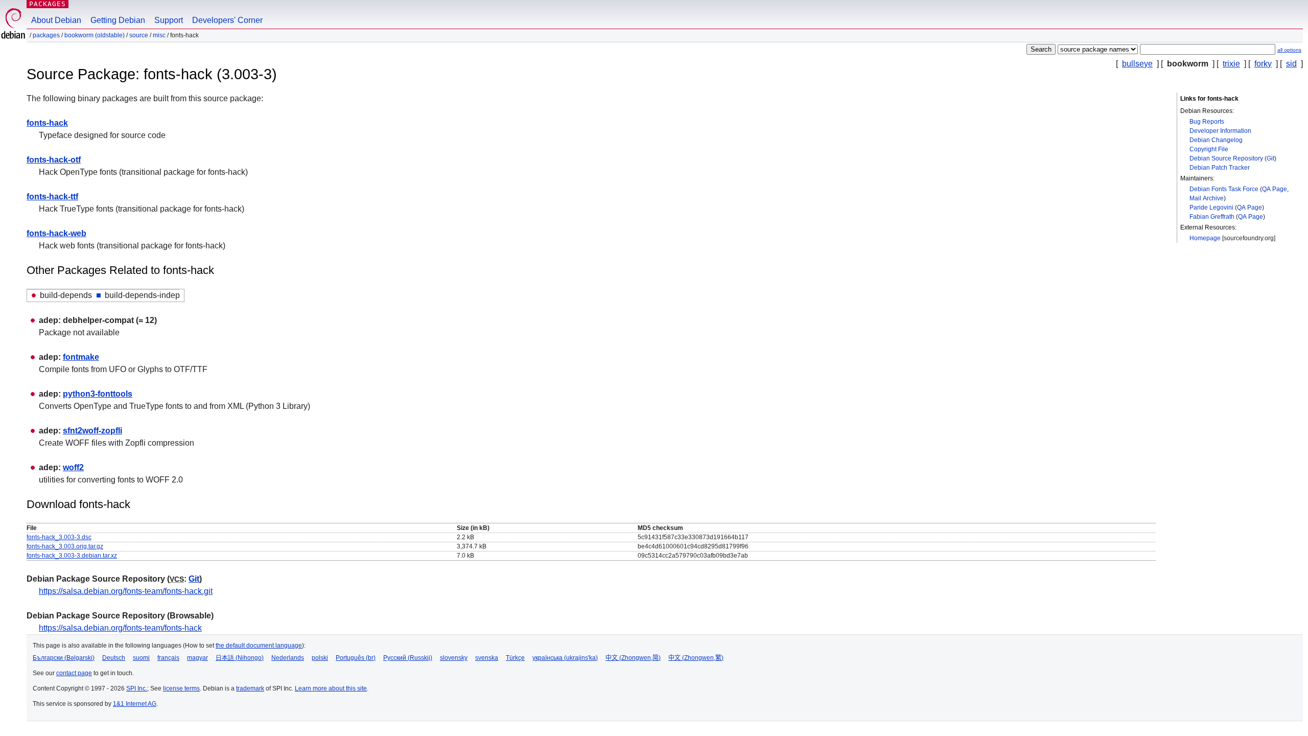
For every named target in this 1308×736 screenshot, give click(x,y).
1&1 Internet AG (134, 703)
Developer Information (1220, 130)
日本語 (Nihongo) (240, 657)
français (168, 657)
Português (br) (356, 657)
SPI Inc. (136, 688)
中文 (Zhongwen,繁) (695, 657)
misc (159, 35)
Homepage (1205, 238)
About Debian (56, 20)
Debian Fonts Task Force (1223, 189)
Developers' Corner (227, 20)
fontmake (81, 357)
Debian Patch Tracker (1219, 167)
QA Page (1274, 189)
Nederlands (287, 657)
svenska (486, 657)
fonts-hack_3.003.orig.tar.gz (65, 546)
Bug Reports (1206, 121)
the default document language (259, 645)
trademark (250, 688)
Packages (47, 4)
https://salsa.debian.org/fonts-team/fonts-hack (120, 628)
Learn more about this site (331, 688)
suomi (141, 657)
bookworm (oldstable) (94, 35)
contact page (74, 673)
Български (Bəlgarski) (64, 657)
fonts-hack (47, 123)
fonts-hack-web (56, 233)
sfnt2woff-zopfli (92, 430)
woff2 (73, 467)
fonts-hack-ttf (52, 196)
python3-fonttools (97, 393)
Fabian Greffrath (1211, 216)
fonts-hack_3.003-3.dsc (59, 537)
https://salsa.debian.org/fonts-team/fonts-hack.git (126, 591)
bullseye (1137, 63)
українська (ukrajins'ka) (565, 657)
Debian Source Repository (1226, 158)
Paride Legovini (1211, 207)
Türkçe (515, 657)
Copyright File (1208, 149)
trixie (1231, 63)
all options (1289, 50)
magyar (197, 657)
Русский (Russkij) (407, 657)
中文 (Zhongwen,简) (633, 657)
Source (138, 35)
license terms (181, 688)
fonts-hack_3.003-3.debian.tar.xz (72, 555)
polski (320, 657)
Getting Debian (117, 20)
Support (168, 20)
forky (1263, 63)
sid (1291, 63)
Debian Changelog (1216, 140)
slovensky (454, 657)
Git (1270, 158)
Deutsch (113, 657)
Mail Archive (1206, 198)
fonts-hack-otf (54, 159)
